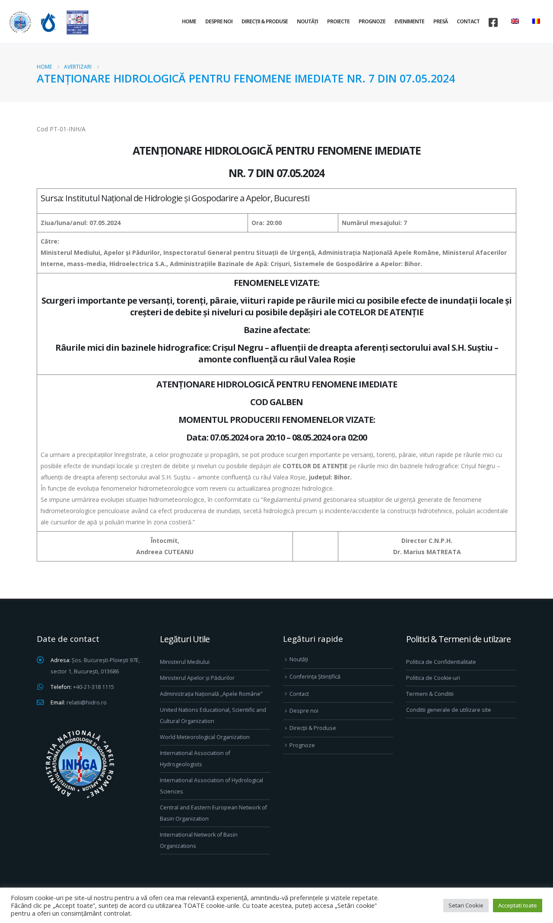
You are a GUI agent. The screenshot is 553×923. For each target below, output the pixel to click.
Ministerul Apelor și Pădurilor (197, 678)
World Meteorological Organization (205, 737)
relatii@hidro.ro (87, 702)
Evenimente (409, 21)
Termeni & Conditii (430, 694)
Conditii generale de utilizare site (448, 710)
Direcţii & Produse (265, 21)
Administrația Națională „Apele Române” (211, 694)
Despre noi (218, 21)
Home (189, 21)
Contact (468, 21)
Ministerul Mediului (185, 662)
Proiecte (338, 21)
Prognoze (372, 21)
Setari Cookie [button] (465, 905)
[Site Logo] (47, 22)
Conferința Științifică (314, 676)
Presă (440, 21)
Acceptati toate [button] (517, 905)
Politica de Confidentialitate (441, 662)
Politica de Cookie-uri (433, 678)
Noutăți (307, 21)
